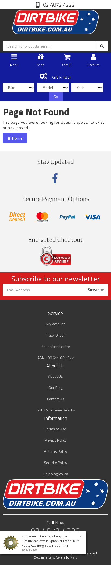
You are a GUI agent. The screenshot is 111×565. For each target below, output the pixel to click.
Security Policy (55, 462)
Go (55, 96)
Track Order (55, 335)
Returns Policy (55, 451)
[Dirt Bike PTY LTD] (55, 21)
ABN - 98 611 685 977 (55, 357)
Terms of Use (55, 429)
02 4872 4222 (58, 5)
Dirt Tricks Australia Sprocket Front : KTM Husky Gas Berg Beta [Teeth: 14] (50, 543)
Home (17, 138)
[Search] (102, 46)
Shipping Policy (55, 474)
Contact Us (55, 399)
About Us (55, 376)
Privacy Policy (56, 440)
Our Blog (55, 387)
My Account (55, 324)
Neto (73, 557)
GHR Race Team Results (55, 410)
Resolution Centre (55, 346)
